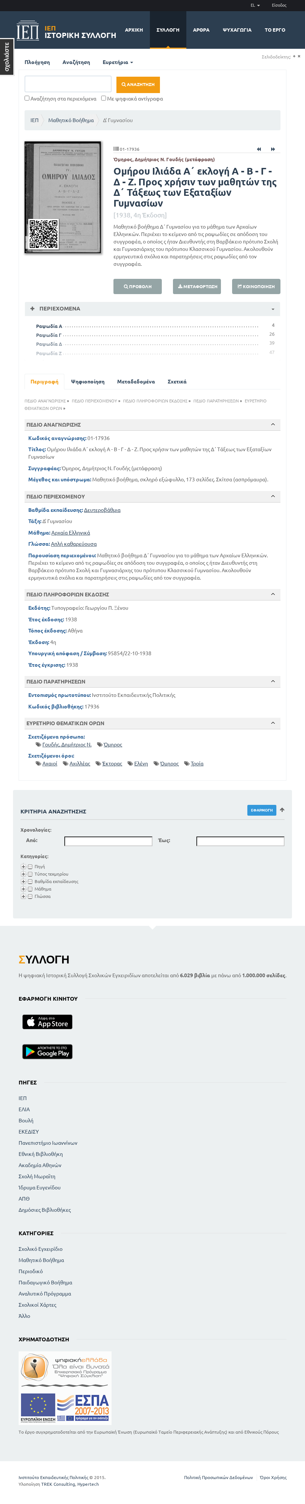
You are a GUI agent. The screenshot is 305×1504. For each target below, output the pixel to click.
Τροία (197, 764)
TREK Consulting (58, 1484)
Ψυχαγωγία (237, 29)
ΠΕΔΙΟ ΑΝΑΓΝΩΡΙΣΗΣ (45, 401)
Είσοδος (279, 5)
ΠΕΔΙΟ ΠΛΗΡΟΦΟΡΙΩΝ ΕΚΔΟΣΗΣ (155, 401)
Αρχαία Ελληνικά (70, 533)
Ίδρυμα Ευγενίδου (40, 1188)
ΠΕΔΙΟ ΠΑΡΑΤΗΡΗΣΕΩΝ (216, 401)
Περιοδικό (31, 1271)
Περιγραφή (44, 382)
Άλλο (24, 1316)
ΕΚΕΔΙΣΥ (29, 1132)
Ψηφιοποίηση (88, 382)
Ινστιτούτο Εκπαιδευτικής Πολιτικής (53, 1477)
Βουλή (26, 1121)
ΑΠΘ (24, 1199)
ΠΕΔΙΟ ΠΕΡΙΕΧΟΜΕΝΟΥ (94, 401)
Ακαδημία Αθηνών (40, 1165)
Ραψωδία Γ (49, 335)
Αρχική (134, 29)
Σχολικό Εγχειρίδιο (40, 1249)
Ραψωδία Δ (49, 344)
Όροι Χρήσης (273, 1477)
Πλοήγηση (37, 62)
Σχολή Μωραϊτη (37, 1176)
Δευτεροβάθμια (102, 510)
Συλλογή (168, 29)
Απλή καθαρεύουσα (74, 544)
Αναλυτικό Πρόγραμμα (45, 1294)
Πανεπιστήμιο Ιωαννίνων (48, 1143)
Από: (31, 840)
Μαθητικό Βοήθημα (71, 120)
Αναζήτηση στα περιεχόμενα (62, 99)
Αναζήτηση (76, 62)
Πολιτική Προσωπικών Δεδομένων (218, 1477)
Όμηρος (113, 745)
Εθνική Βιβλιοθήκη (41, 1154)
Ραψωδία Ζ (49, 353)
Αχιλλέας (80, 764)
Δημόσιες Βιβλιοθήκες (45, 1210)
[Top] (273, 424)
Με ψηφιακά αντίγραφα (134, 99)
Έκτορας (112, 764)
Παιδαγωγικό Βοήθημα (45, 1282)
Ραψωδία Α (49, 326)
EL (253, 5)
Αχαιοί (49, 764)
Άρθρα (201, 29)
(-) (299, 56)
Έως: (164, 840)
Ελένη (141, 764)
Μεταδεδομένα (136, 382)
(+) (294, 56)
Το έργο (275, 29)
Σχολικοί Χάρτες (37, 1305)
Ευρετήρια (116, 62)
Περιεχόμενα (59, 308)
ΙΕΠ (34, 120)
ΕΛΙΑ (24, 1109)
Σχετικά (177, 382)
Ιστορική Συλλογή (80, 30)
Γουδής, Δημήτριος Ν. (67, 745)
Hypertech (88, 1484)
